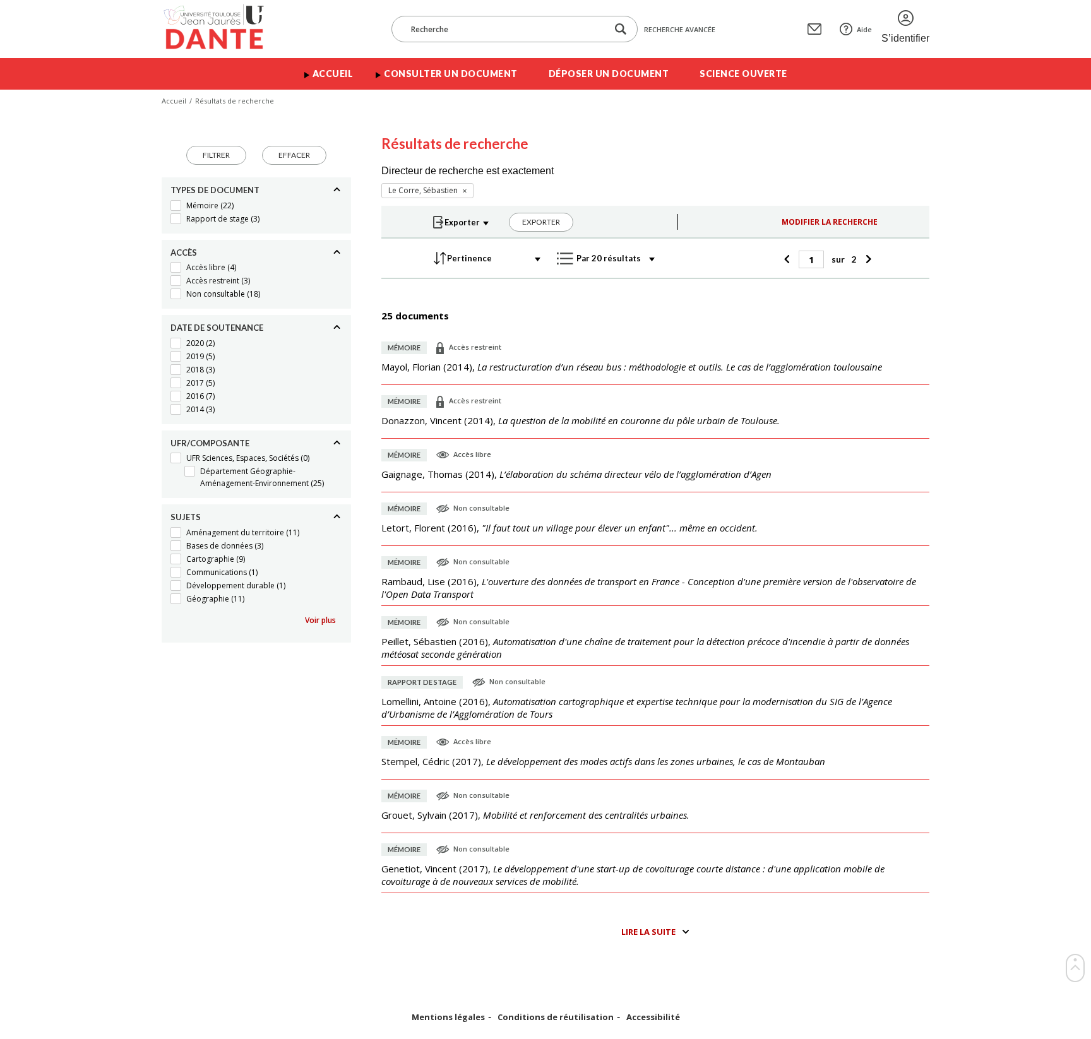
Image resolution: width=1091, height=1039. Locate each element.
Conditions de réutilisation (556, 1017)
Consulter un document (451, 73)
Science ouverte (743, 73)
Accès (183, 252)
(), (631, 366)
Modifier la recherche (830, 222)
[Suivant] (866, 259)
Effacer (294, 155)
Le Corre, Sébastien (423, 190)
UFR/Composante (209, 443)
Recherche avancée (679, 29)
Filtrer (216, 155)
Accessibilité (653, 1017)
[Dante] (222, 29)
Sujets (185, 517)
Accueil (333, 73)
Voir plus (320, 620)
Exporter (541, 222)
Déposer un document (609, 73)
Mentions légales (448, 1017)
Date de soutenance (216, 328)
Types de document (214, 190)
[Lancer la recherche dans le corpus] (620, 29)
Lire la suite (648, 931)
